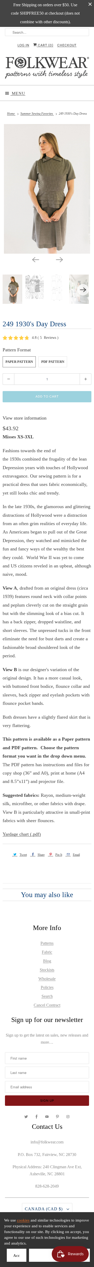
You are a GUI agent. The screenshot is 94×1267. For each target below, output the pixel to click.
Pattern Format (17, 349)
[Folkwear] (47, 69)
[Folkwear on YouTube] (47, 1116)
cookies (23, 1220)
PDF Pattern (52, 362)
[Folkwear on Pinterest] (57, 1116)
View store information (24, 418)
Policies (47, 987)
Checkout (67, 45)
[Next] (59, 259)
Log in (23, 45)
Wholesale (47, 979)
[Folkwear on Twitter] (26, 1116)
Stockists (47, 970)
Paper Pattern (19, 362)
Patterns (47, 943)
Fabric (47, 952)
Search (47, 996)
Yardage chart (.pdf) (22, 834)
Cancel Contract (47, 1005)
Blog (47, 961)
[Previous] (35, 259)
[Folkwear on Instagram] (67, 1116)
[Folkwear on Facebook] (36, 1116)
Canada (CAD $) (44, 1209)
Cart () (45, 45)
